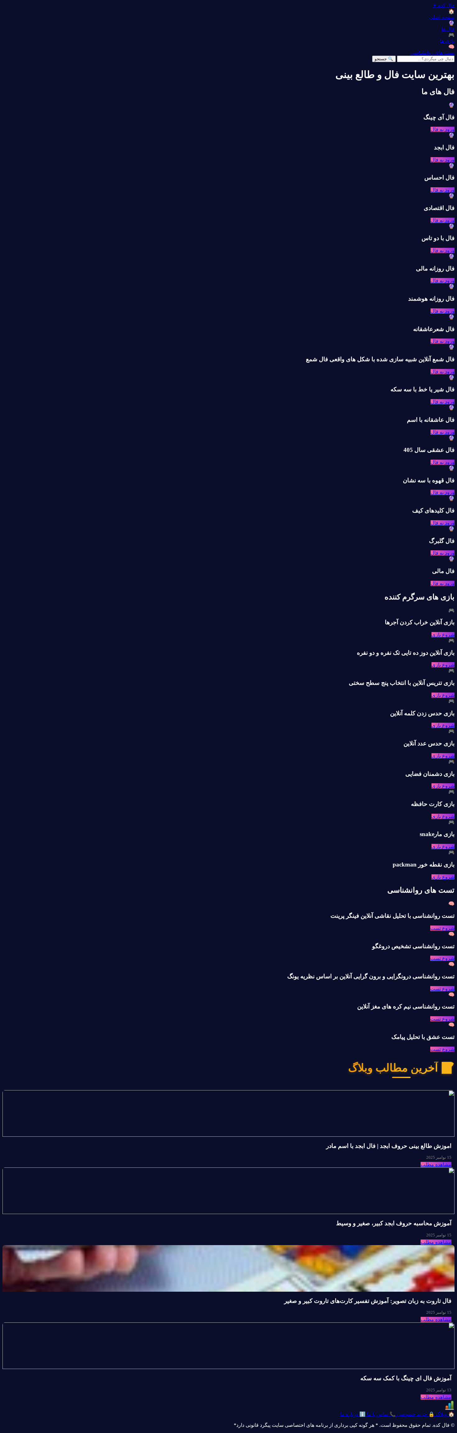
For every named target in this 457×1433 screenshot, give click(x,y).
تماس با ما (381, 1414)
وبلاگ (445, 1414)
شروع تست (442, 928)
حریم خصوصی (415, 1414)
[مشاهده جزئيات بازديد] (450, 1408)
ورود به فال (443, 129)
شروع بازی (443, 634)
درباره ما (353, 1414)
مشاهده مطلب (436, 1164)
